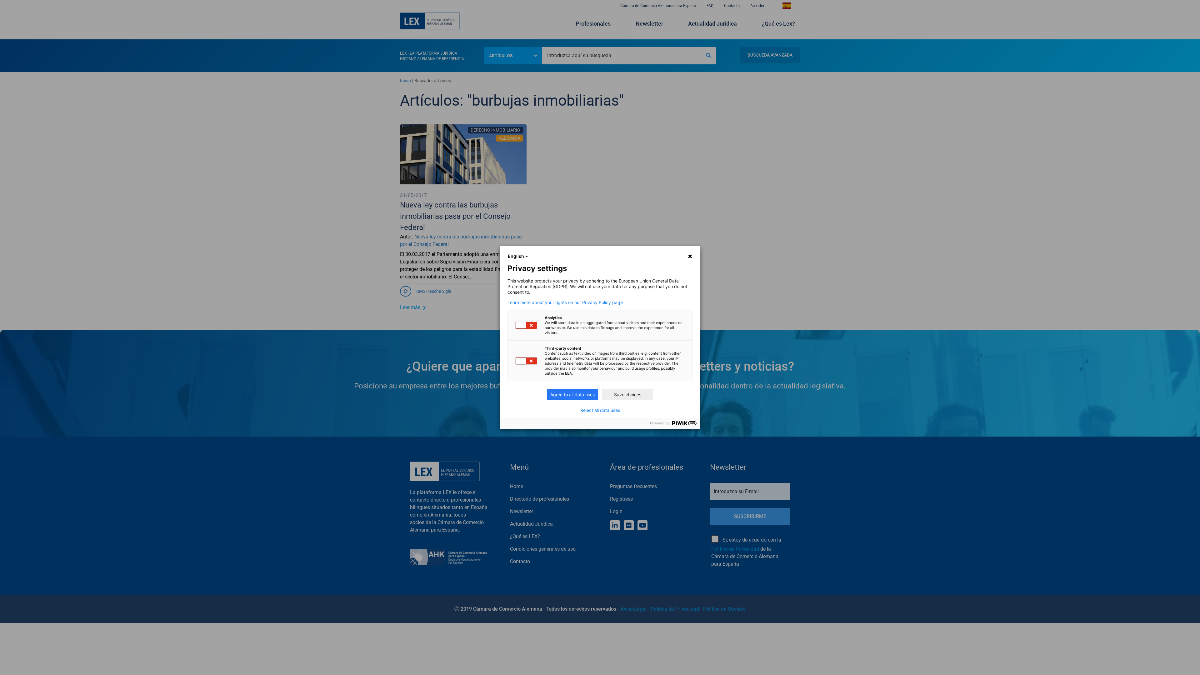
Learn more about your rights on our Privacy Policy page (565, 302)
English (516, 256)
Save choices (627, 394)
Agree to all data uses (572, 394)
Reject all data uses (600, 410)
